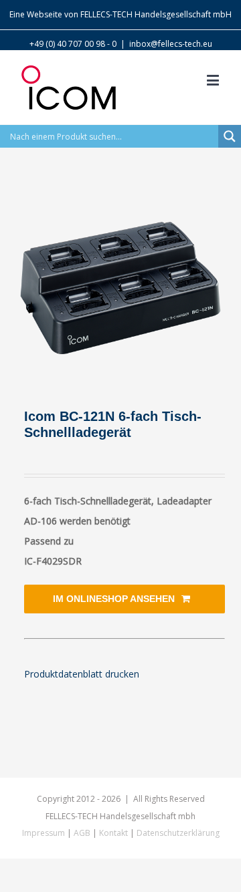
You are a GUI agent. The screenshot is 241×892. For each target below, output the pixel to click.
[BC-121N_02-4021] (120, 288)
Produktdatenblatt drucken (81, 673)
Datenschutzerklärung (178, 833)
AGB (82, 833)
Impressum (43, 833)
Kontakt (113, 833)
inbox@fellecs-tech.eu (170, 43)
